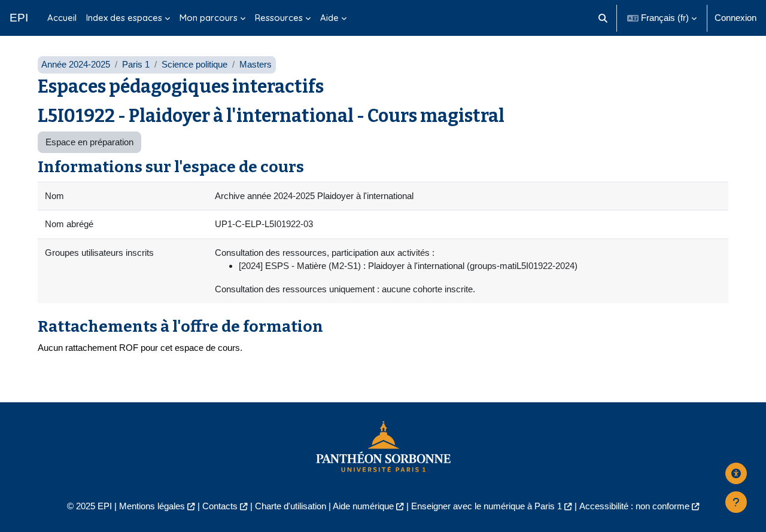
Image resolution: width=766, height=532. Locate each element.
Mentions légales (152, 506)
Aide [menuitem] (329, 17)
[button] (603, 18)
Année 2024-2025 (75, 64)
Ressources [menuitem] (279, 17)
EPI (19, 17)
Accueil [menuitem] (62, 17)
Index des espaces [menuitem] (124, 17)
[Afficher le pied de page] (736, 502)
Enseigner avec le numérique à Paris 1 (486, 506)
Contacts (220, 506)
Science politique (194, 64)
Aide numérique (363, 506)
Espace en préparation (89, 142)
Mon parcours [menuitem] (209, 17)
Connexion (735, 18)
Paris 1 (136, 64)
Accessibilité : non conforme (634, 506)
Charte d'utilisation (290, 506)
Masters (255, 64)
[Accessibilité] (736, 473)
